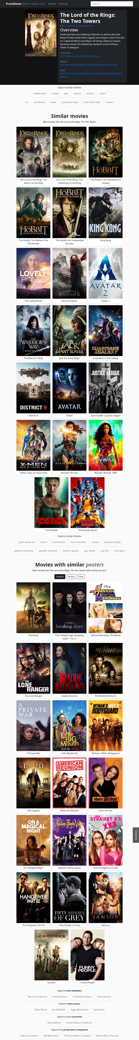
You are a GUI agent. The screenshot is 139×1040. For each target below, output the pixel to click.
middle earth (40, 93)
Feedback (135, 835)
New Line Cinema (29, 1035)
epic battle (89, 550)
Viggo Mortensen (96, 64)
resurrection (58, 542)
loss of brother (78, 542)
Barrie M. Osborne (69, 73)
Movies (52, 3)
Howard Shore (87, 73)
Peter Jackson (104, 996)
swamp (95, 542)
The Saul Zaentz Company (77, 1035)
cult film (104, 550)
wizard (77, 93)
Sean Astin (112, 64)
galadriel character (24, 550)
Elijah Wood (66, 64)
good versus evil (26, 542)
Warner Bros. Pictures (107, 1035)
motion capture (71, 550)
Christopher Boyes (105, 73)
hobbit (55, 93)
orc (27, 102)
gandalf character (48, 550)
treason (110, 102)
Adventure (71, 25)
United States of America (87, 56)
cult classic (119, 550)
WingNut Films (51, 1035)
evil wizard (39, 102)
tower (53, 102)
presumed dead (70, 102)
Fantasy (82, 25)
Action (90, 25)
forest (44, 542)
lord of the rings (92, 102)
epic (66, 93)
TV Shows (63, 3)
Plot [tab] (81, 576)
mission (90, 93)
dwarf (103, 93)
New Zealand (66, 56)
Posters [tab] (60, 576)
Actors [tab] (71, 576)
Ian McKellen (79, 64)
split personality (112, 542)
